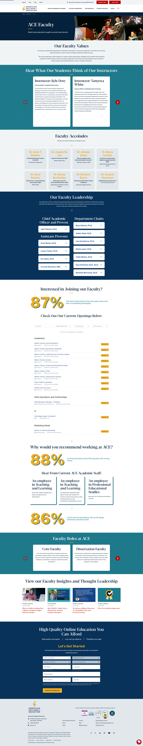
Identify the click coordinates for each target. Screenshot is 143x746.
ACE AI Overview (57, 740)
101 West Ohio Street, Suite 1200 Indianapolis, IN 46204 (38, 719)
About (113, 8)
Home (23, 14)
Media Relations (83, 725)
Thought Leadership (27, 603)
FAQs (63, 725)
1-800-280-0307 (34, 723)
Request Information (52, 690)
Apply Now (115, 2)
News (30, 2)
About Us (29, 14)
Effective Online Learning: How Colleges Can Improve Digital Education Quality (32, 610)
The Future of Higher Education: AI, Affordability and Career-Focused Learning (84, 610)
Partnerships (89, 8)
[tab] (56, 8)
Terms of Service (40, 740)
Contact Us (33, 725)
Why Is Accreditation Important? (109, 608)
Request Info (102, 2)
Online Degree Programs (68, 720)
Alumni (41, 2)
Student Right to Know (101, 720)
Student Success (102, 8)
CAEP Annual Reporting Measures (104, 723)
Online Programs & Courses (57, 8)
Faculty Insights (52, 603)
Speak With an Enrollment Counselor (81, 2)
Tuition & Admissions (75, 8)
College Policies (100, 725)
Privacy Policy (88, 684)
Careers (81, 720)
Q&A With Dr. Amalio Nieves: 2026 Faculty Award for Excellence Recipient (57, 610)
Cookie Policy (48, 740)
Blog (35, 2)
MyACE (24, 2)
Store (63, 723)
